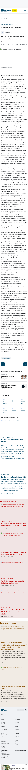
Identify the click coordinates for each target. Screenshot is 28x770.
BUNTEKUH (3, 741)
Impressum (3, 753)
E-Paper (16, 741)
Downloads (17, 736)
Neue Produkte (4, 729)
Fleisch (11, 15)
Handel (2, 719)
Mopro (17, 15)
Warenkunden (17, 723)
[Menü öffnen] (25, 11)
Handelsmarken (6, 358)
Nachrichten (17, 719)
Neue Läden (17, 722)
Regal (2, 744)
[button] (7, 32)
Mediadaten (17, 744)
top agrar (3, 746)
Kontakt (2, 751)
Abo (15, 743)
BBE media (3, 740)
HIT (2, 736)
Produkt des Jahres (5, 734)
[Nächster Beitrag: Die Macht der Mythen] (25, 364)
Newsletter (17, 734)
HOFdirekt (3, 747)
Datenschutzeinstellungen (20, 750)
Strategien (3, 15)
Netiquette (3, 757)
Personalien (3, 723)
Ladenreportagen (18, 720)
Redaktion (17, 729)
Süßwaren (23, 15)
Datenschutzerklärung (5, 754)
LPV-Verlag (17, 727)
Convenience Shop (5, 743)
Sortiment (3, 722)
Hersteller (3, 720)
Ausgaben (16, 740)
